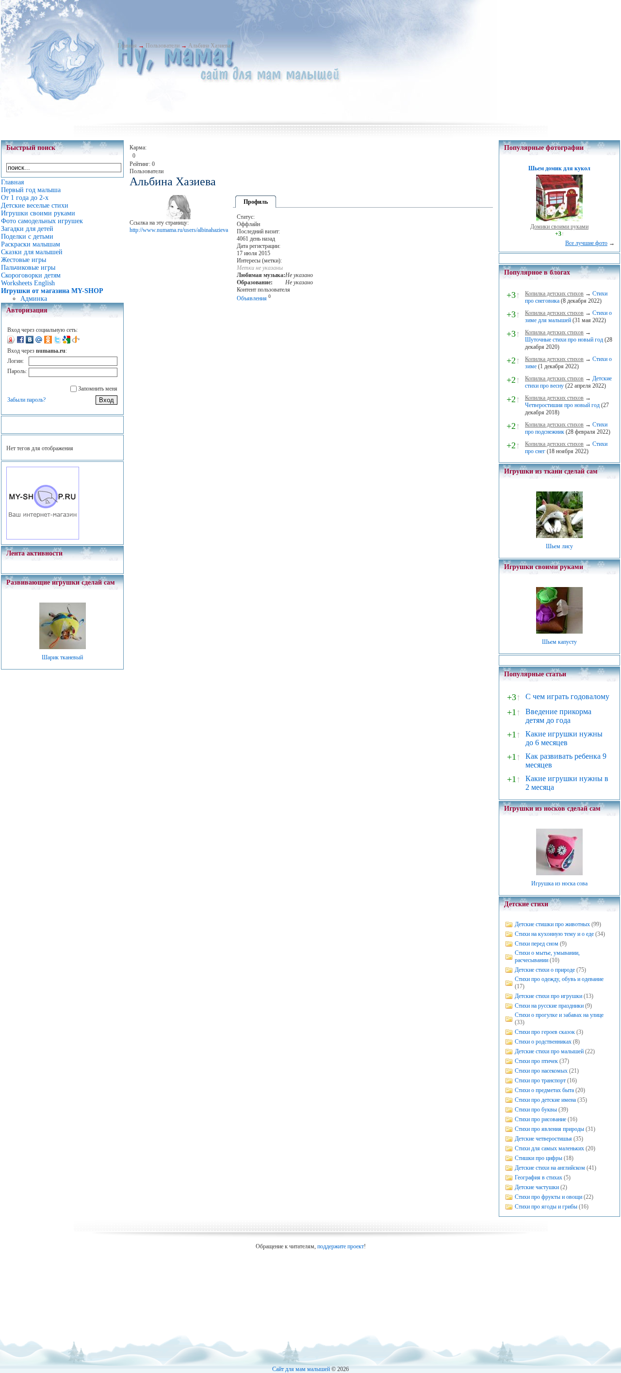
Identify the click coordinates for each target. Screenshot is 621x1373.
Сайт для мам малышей (301, 1369)
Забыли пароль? (26, 399)
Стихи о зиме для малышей (568, 317)
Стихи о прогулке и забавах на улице (559, 1015)
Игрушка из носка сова (559, 883)
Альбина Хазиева (209, 45)
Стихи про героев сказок (545, 1032)
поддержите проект (340, 1246)
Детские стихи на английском (550, 1167)
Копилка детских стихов (554, 293)
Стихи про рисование (540, 1119)
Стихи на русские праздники (549, 1005)
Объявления (252, 298)
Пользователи (163, 45)
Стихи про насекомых (541, 1070)
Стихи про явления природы (549, 1129)
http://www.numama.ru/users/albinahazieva (179, 230)
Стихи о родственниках (543, 1041)
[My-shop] (42, 537)
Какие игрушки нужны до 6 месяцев (564, 738)
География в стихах (538, 1177)
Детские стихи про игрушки (548, 996)
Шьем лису (559, 546)
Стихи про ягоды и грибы (546, 1206)
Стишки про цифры (538, 1158)
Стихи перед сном (536, 943)
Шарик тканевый (62, 657)
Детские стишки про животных (552, 924)
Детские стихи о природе (545, 969)
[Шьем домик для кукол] (559, 219)
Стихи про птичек (536, 1061)
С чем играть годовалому (567, 696)
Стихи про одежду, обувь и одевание (559, 979)
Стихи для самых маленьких (549, 1148)
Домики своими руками (559, 226)
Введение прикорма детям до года (558, 715)
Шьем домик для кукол (559, 168)
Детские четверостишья (543, 1138)
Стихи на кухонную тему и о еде (554, 934)
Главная (127, 45)
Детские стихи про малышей (549, 1051)
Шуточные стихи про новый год (564, 339)
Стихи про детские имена (545, 1099)
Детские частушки (537, 1187)
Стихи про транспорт (540, 1080)
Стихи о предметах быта (544, 1090)
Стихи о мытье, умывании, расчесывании (547, 956)
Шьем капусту (559, 641)
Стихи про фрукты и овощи (548, 1196)
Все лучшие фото (586, 243)
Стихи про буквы (536, 1109)
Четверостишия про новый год (562, 405)
